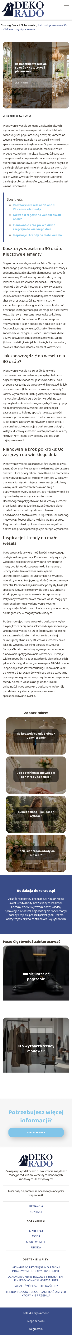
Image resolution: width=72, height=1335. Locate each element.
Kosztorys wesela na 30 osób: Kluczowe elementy (34, 207)
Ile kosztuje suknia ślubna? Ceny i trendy (36, 736)
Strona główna (9, 25)
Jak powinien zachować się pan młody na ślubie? (36, 775)
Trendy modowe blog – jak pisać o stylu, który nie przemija (36, 1293)
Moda (36, 1236)
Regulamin (36, 1329)
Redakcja (36, 1206)
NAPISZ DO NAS (36, 1133)
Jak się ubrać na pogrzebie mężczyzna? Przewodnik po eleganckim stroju (36, 976)
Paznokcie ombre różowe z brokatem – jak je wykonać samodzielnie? (36, 1278)
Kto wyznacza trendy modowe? (36, 1049)
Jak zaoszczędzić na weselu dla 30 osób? (37, 217)
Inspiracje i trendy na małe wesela (37, 235)
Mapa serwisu (36, 1321)
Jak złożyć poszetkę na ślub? (36, 1286)
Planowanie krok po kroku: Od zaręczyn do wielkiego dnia (34, 227)
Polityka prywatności (35, 1313)
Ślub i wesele (28, 25)
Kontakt (36, 1211)
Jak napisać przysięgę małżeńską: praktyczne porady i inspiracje (36, 1269)
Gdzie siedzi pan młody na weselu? (36, 853)
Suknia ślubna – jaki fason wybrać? (36, 814)
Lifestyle (36, 1230)
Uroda (36, 1247)
